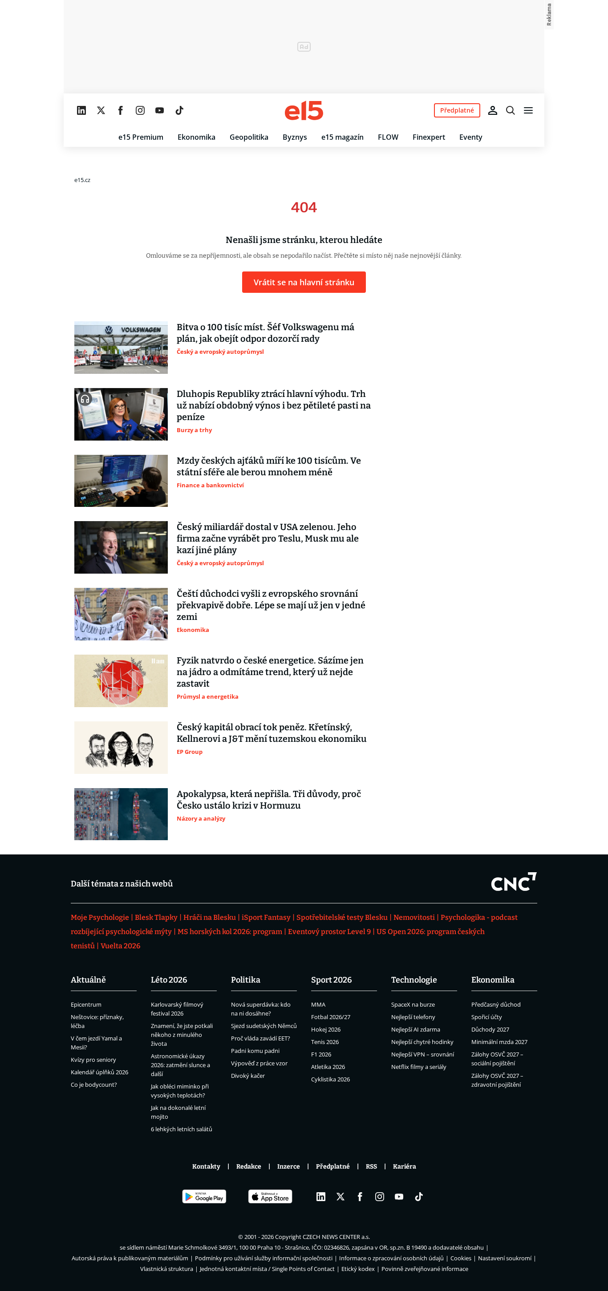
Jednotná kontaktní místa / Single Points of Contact (267, 1269)
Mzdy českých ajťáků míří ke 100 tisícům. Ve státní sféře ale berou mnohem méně (269, 466)
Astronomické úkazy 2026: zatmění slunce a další (180, 1065)
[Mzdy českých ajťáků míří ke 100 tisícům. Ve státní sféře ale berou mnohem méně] (121, 481)
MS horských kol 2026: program (230, 931)
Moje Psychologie (100, 917)
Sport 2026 (331, 980)
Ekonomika (196, 137)
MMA (318, 1004)
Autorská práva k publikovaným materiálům (130, 1258)
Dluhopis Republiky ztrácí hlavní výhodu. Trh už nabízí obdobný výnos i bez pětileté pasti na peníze (274, 405)
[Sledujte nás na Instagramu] (140, 110)
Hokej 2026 (325, 1029)
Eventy (470, 137)
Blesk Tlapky (156, 917)
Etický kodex (358, 1269)
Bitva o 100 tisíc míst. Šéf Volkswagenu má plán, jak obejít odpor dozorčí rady (265, 333)
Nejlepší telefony (413, 1017)
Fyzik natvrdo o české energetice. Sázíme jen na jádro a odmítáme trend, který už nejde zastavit (270, 672)
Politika (245, 980)
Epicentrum (86, 1004)
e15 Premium (140, 137)
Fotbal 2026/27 (330, 1017)
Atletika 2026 (328, 1067)
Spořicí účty (486, 1017)
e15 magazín (342, 137)
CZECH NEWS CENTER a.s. (336, 1237)
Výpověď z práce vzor (259, 1063)
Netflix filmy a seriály (418, 1067)
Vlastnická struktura (166, 1269)
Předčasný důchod (496, 1004)
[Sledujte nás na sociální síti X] (101, 110)
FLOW (388, 137)
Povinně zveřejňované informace (424, 1269)
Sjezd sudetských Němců (264, 1026)
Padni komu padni (255, 1051)
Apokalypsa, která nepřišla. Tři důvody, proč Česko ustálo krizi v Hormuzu (269, 800)
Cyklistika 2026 (330, 1079)
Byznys (295, 137)
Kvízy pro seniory (93, 1060)
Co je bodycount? (94, 1085)
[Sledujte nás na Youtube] (160, 110)
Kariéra (404, 1166)
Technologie (414, 980)
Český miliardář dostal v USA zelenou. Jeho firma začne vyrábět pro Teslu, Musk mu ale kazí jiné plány (268, 538)
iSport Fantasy (266, 917)
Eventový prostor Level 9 (329, 931)
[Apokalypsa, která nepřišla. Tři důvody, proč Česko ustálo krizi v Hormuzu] (121, 814)
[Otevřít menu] (528, 110)
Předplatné (333, 1166)
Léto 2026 (169, 980)
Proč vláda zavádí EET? (260, 1038)
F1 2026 (321, 1054)
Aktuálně (88, 980)
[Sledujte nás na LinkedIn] (81, 110)
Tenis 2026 (325, 1042)
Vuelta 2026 (120, 946)
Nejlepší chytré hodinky (422, 1042)
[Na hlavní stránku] (304, 110)
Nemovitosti (414, 917)
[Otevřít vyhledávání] (510, 110)
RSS (371, 1166)
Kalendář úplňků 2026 (99, 1072)
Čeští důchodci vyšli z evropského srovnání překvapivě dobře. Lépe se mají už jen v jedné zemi (271, 605)
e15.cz (82, 180)
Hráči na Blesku (209, 917)
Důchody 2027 (490, 1029)
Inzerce (288, 1166)
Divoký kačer (248, 1076)
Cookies (460, 1258)
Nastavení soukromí (504, 1258)
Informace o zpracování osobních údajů (391, 1258)
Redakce (248, 1166)
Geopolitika (249, 137)
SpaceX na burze (413, 1004)
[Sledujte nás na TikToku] (179, 110)
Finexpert (429, 137)
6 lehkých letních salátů (181, 1129)
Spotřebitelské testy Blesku (342, 917)
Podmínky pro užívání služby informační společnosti (263, 1258)
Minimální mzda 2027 (499, 1042)
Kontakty (206, 1166)
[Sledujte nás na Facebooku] (120, 110)
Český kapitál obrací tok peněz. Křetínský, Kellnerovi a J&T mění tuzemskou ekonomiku (272, 733)
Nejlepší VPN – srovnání (422, 1054)
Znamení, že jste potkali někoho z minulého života (182, 1035)
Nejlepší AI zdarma (415, 1029)
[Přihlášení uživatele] (493, 110)
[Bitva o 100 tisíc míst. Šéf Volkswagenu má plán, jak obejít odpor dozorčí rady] (121, 347)
